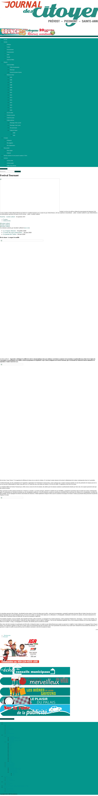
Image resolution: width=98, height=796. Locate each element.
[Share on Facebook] (1, 632)
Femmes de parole (11, 115)
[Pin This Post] (7, 632)
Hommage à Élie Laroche (15, 122)
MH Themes (21, 794)
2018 (11, 110)
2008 (11, 84)
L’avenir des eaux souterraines (12, 232)
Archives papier (10, 163)
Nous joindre (6, 148)
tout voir (26, 228)
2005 (11, 77)
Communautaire (10, 52)
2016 (11, 105)
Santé (8, 54)
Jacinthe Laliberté (10, 216)
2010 (11, 90)
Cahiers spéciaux (10, 120)
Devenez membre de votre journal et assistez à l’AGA (15, 155)
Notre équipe (9, 150)
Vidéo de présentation (14, 67)
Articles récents (6, 220)
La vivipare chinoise (9, 231)
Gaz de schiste (10, 112)
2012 (11, 95)
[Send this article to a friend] (8, 632)
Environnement (10, 49)
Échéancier (9, 140)
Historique (12, 69)
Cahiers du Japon (13, 130)
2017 (11, 107)
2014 (11, 100)
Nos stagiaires (10, 143)
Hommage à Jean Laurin (15, 125)
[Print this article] (9, 632)
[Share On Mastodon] (11, 632)
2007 (11, 82)
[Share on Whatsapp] (10, 632)
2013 (11, 97)
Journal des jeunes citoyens (16, 72)
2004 (14, 132)
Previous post (7, 635)
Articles (5, 42)
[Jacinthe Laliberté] (5, 223)
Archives (6, 158)
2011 (11, 92)
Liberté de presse (10, 117)
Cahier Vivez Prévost (11, 165)
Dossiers (5, 62)
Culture (8, 47)
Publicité (9, 153)
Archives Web (10, 160)
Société (8, 57)
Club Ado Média (10, 59)
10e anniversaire (13, 127)
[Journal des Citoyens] (49, 14)
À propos (6, 137)
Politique (9, 44)
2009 (11, 87)
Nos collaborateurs (11, 145)
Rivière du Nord (10, 74)
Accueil (5, 39)
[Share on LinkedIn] (5, 632)
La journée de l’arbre (9, 234)
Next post (5, 636)
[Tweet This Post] (3, 632)
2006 (11, 79)
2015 (11, 102)
